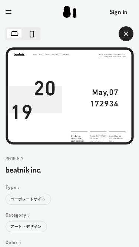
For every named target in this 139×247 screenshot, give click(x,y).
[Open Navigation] (8, 12)
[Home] (69, 12)
